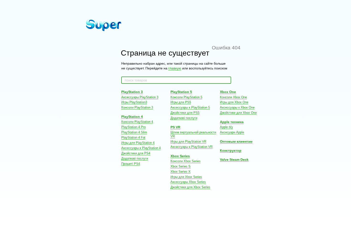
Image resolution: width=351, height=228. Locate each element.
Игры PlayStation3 (134, 102)
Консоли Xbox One (233, 97)
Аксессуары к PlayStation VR (191, 147)
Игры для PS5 (180, 102)
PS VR (175, 127)
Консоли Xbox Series (185, 161)
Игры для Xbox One (234, 102)
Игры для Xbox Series (186, 177)
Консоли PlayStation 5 (186, 97)
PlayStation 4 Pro (133, 127)
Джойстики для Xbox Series (190, 187)
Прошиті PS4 (130, 164)
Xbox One (228, 92)
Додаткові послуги (134, 158)
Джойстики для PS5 (184, 112)
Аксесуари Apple (232, 132)
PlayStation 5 (181, 92)
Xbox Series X (180, 171)
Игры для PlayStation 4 (137, 143)
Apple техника (232, 122)
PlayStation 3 (132, 92)
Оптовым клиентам (236, 141)
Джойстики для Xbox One (238, 112)
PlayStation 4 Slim (134, 132)
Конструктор (230, 150)
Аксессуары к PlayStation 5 (190, 107)
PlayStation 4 (132, 117)
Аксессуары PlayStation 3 (139, 97)
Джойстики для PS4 (135, 153)
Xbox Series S (180, 166)
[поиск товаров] (227, 80)
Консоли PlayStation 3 (137, 107)
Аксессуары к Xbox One (237, 107)
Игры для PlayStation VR (188, 141)
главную (174, 68)
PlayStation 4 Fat (133, 137)
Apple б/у (226, 127)
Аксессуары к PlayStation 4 (141, 148)
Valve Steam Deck (234, 159)
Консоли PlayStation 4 (137, 122)
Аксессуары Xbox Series (188, 182)
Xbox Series (180, 156)
